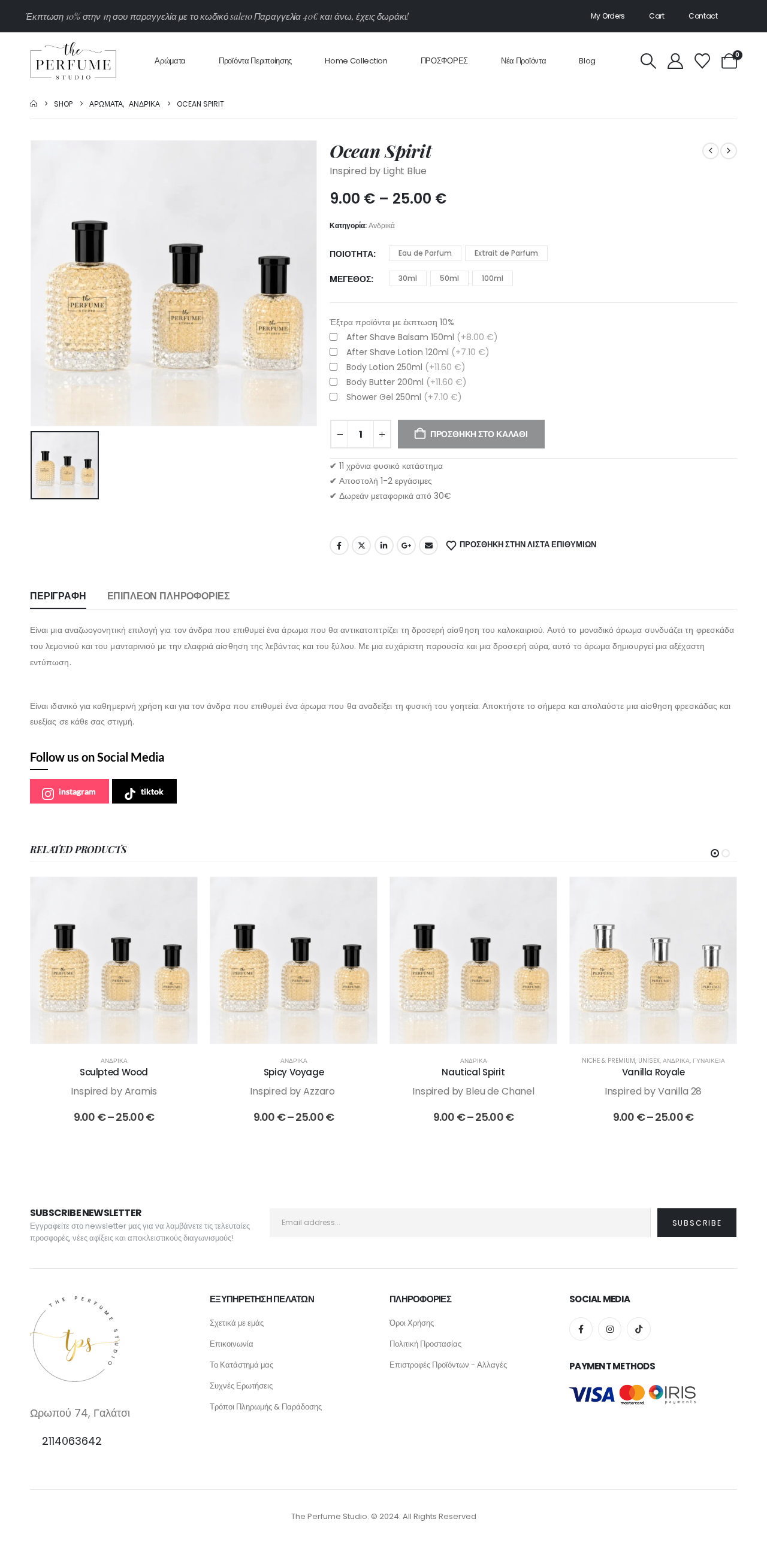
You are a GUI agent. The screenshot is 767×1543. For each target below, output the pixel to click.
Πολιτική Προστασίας (425, 1344)
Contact (703, 16)
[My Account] (675, 61)
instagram (77, 791)
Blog (587, 60)
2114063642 (72, 1440)
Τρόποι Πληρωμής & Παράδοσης (266, 1406)
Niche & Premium (608, 1060)
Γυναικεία (709, 1060)
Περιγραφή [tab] (58, 596)
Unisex (649, 1060)
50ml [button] (449, 278)
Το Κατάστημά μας (241, 1365)
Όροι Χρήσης (411, 1323)
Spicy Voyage (294, 1072)
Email (428, 545)
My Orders (608, 16)
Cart (657, 16)
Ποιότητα (351, 254)
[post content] (114, 960)
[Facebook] (581, 1329)
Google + (406, 545)
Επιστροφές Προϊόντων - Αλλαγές (448, 1365)
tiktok (152, 791)
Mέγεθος (350, 279)
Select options (123, 1031)
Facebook (339, 545)
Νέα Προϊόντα (523, 60)
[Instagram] (609, 1329)
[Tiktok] (638, 1329)
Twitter (361, 545)
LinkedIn (384, 545)
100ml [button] (492, 278)
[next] (728, 151)
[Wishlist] (702, 61)
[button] (648, 61)
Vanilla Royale (653, 1072)
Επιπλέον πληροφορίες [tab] (168, 596)
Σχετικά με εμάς (237, 1323)
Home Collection (356, 60)
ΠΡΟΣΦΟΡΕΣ (444, 60)
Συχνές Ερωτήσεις (241, 1386)
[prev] (710, 151)
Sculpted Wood (114, 1072)
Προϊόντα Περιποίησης (255, 60)
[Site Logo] (73, 60)
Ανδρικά (382, 225)
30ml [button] (407, 278)
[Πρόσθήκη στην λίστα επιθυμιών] (179, 895)
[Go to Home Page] (33, 103)
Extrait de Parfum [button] (506, 253)
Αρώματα (170, 60)
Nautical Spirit (473, 1072)
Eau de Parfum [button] (425, 253)
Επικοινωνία (231, 1344)
